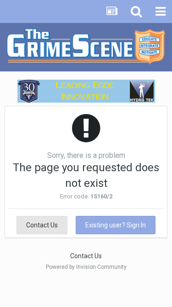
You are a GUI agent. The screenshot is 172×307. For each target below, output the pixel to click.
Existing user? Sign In (115, 225)
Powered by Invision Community (86, 267)
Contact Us (42, 225)
